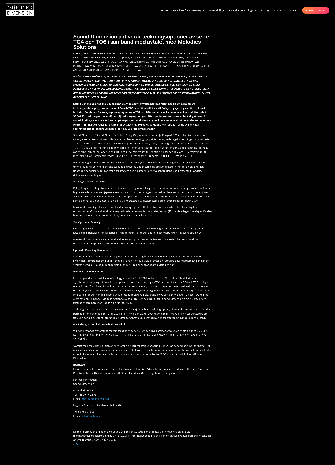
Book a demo (315, 10)
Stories (293, 10)
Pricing (265, 10)
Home (164, 10)
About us (279, 10)
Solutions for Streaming (187, 10)
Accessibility (216, 10)
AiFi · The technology (240, 10)
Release (80, 444)
